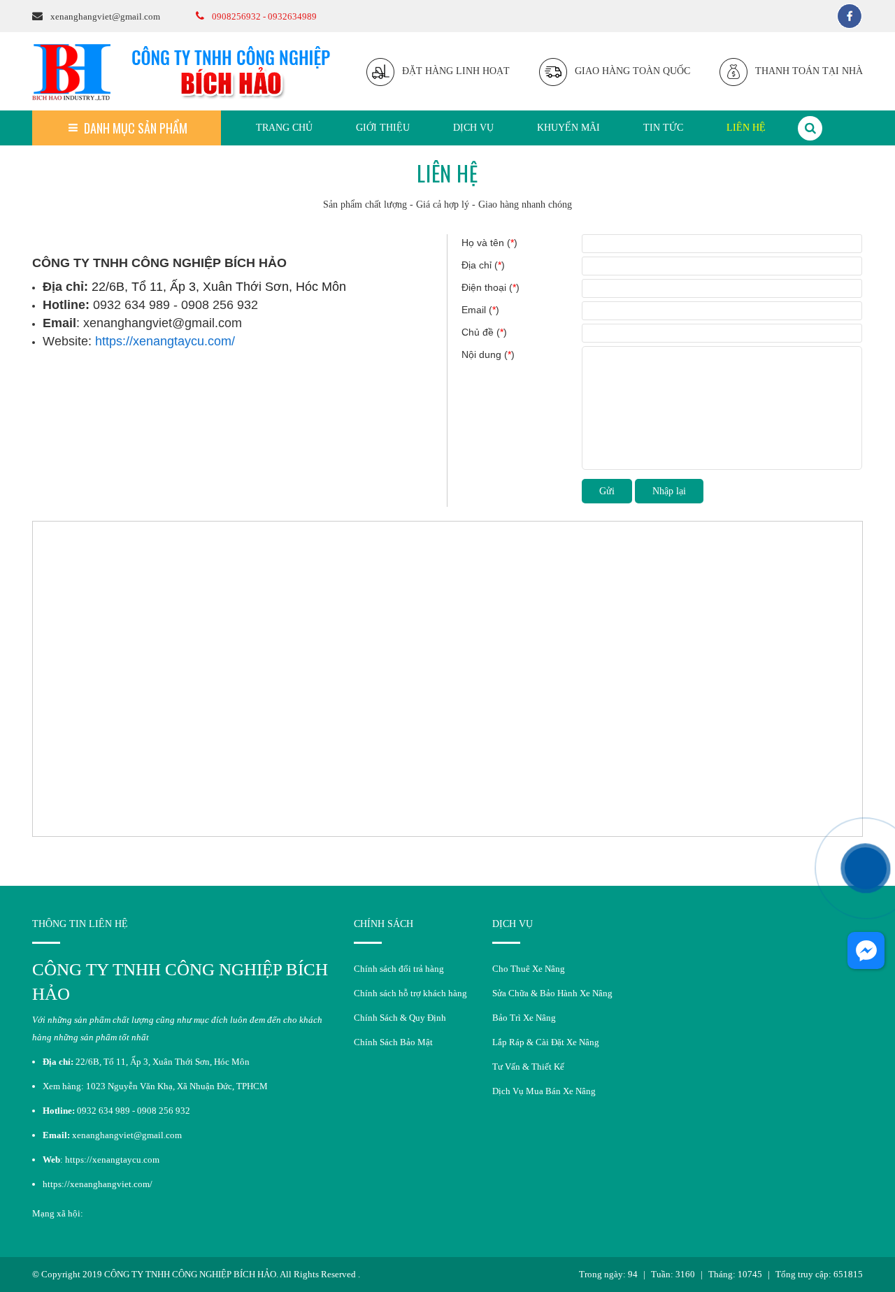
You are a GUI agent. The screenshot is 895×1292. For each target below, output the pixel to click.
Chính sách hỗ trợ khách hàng (410, 993)
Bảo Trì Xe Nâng (524, 1017)
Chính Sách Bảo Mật (393, 1042)
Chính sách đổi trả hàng (399, 968)
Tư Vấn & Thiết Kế (528, 1066)
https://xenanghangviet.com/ (97, 1184)
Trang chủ (284, 127)
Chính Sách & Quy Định (400, 1017)
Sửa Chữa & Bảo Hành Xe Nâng (552, 993)
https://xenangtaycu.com (112, 1159)
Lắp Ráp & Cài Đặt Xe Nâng (545, 1042)
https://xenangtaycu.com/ (165, 341)
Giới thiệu (383, 127)
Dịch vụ (473, 127)
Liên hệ (746, 127)
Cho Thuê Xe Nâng (528, 968)
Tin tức (663, 127)
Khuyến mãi (568, 127)
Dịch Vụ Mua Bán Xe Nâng (544, 1091)
